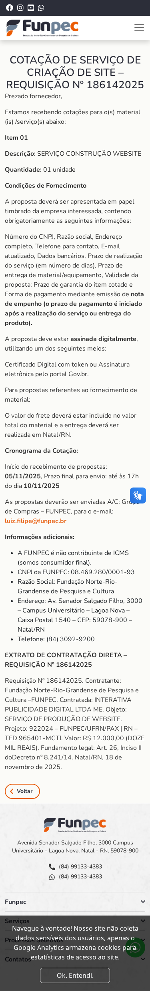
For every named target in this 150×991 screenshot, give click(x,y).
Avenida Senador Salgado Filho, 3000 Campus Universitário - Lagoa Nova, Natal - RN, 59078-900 (75, 846)
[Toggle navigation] (139, 27)
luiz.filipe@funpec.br (35, 521)
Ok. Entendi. (75, 975)
